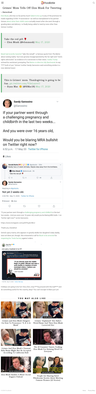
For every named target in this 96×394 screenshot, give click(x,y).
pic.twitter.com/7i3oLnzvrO (24, 83)
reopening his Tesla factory (11, 238)
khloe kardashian (16, 371)
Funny (48, 343)
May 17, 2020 (42, 42)
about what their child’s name (18, 21)
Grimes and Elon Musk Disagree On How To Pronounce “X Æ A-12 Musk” (16, 323)
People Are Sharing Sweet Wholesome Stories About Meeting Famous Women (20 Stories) (48, 378)
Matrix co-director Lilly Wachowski (42, 62)
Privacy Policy (91, 390)
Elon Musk (5, 16)
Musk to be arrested (46, 235)
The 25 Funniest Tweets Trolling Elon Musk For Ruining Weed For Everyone (48, 349)
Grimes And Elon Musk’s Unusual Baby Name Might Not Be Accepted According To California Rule (16, 350)
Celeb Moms (48, 317)
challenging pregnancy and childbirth (38, 212)
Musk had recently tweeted (11, 54)
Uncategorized (48, 372)
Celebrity (16, 317)
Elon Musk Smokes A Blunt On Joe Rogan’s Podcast (16, 375)
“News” (16, 345)
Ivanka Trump (52, 60)
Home (84, 390)
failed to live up (36, 16)
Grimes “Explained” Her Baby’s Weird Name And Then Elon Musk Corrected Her (48, 323)
